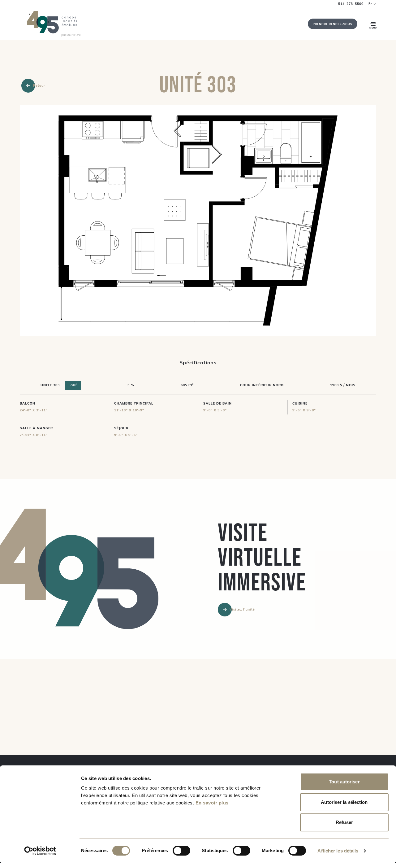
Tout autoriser (344, 781)
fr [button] (370, 4)
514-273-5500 (351, 4)
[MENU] (373, 24)
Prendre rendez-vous (332, 24)
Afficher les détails (337, 850)
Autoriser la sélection (344, 802)
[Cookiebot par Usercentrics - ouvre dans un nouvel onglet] (40, 851)
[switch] (181, 851)
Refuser (344, 822)
